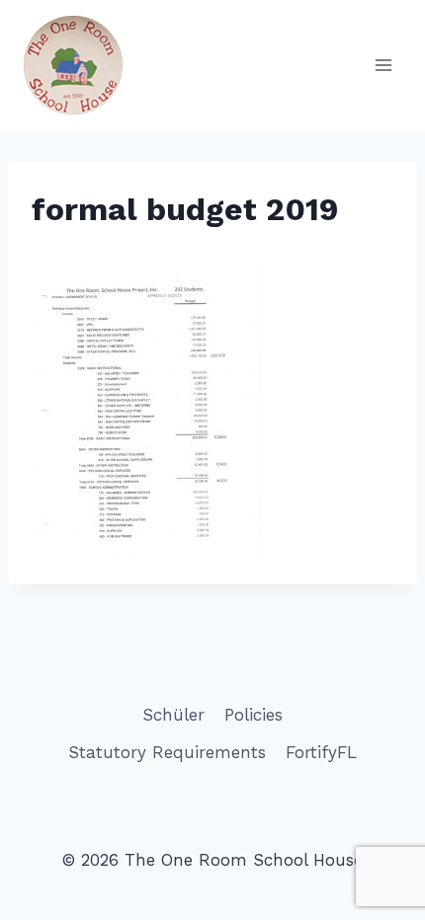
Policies (253, 715)
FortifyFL (321, 752)
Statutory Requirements (167, 752)
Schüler (173, 715)
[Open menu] (383, 64)
